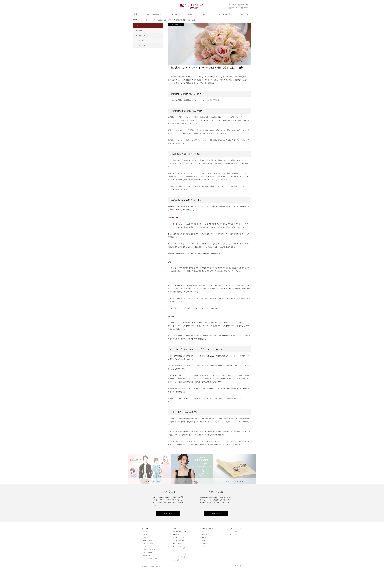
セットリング (146, 537)
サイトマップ (205, 546)
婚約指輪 (145, 531)
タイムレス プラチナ (178, 537)
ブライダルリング (176, 24)
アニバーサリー (177, 534)
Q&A (203, 531)
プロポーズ (139, 30)
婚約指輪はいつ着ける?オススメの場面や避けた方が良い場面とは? (200, 253)
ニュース (204, 537)
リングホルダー (147, 555)
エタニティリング (147, 540)
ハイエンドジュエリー (179, 540)
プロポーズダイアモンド (149, 552)
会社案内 (204, 543)
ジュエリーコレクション (179, 531)
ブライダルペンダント (149, 543)
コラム (203, 540)
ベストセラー (146, 546)
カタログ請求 (215, 513)
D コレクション (177, 543)
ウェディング (140, 45)
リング (175, 551)
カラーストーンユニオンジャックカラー (179, 547)
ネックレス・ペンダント (179, 554)
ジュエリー (139, 40)
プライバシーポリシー (236, 534)
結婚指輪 (145, 534)
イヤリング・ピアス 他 (179, 557)
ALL (136, 25)
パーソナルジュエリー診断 (150, 558)
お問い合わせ (168, 513)
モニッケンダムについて (208, 528)
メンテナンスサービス (149, 549)
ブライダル (145, 528)
